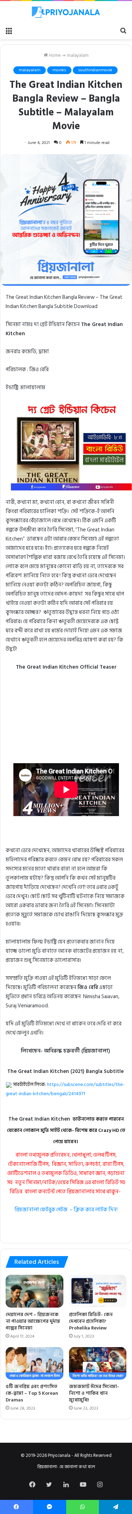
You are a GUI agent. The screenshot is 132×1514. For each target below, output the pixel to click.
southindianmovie (95, 70)
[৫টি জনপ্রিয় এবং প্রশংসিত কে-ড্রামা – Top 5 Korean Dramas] (34, 1363)
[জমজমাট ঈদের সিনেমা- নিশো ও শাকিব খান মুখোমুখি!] (98, 1363)
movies (59, 70)
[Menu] (8, 30)
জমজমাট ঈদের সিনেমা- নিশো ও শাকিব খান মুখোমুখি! (94, 1393)
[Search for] (123, 30)
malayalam (78, 55)
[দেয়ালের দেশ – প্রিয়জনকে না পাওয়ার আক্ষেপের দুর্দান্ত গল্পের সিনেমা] (34, 1291)
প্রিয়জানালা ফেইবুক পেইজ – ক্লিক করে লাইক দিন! (66, 1209)
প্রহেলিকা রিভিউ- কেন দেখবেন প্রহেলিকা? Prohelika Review (91, 1321)
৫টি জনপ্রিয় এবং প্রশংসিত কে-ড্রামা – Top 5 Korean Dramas (32, 1393)
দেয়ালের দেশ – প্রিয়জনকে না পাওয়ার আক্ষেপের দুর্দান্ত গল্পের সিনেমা (33, 1321)
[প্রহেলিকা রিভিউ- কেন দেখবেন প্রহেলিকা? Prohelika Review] (98, 1291)
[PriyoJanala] (66, 12)
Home (54, 55)
